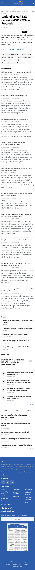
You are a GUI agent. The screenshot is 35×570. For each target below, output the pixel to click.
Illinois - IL (11, 57)
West (26, 502)
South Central (29, 497)
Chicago (23, 54)
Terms (3, 501)
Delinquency (16, 489)
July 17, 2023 (4, 27)
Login (3, 489)
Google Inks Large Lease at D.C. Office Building (16, 347)
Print (32, 11)
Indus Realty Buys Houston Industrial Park (14, 95)
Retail (4, 57)
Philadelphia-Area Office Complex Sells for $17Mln (16, 72)
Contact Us (4, 498)
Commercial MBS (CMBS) (25, 57)
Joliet (29, 54)
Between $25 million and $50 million (13, 62)
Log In (3, 49)
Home (2, 11)
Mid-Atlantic (28, 489)
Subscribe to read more (16, 49)
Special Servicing (16, 492)
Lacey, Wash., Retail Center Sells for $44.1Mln (14, 240)
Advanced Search (17, 566)
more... (32, 405)
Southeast (28, 499)
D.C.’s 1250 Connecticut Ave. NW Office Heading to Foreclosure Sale (12, 362)
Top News (8, 564)
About (3, 496)
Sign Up (17, 519)
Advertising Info (4, 492)
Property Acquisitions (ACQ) (10, 60)
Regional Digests (17, 564)
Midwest (27, 494)
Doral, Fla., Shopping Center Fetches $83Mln (14, 119)
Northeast (28, 492)
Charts (26, 564)
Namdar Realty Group (12, 54)
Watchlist (16, 496)
